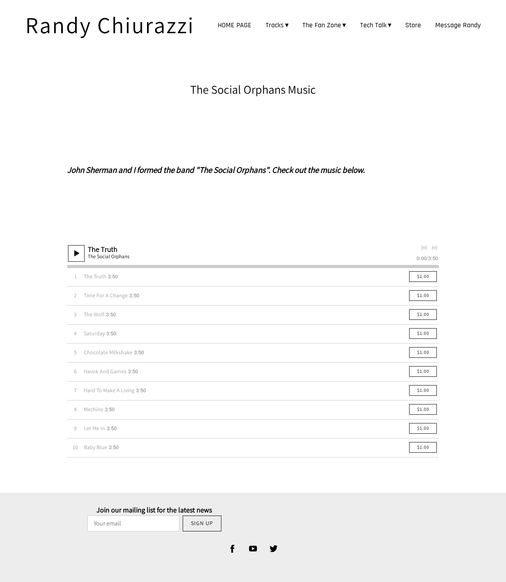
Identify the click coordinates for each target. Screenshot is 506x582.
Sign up (202, 523)
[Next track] (434, 247)
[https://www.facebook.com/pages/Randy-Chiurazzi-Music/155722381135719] (232, 549)
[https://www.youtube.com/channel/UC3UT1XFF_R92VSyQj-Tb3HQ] (253, 549)
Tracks (275, 25)
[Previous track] (424, 247)
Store (413, 25)
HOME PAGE (234, 25)
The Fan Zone (321, 25)
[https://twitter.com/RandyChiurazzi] (274, 549)
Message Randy (458, 25)
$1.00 (423, 276)
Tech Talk (373, 25)
